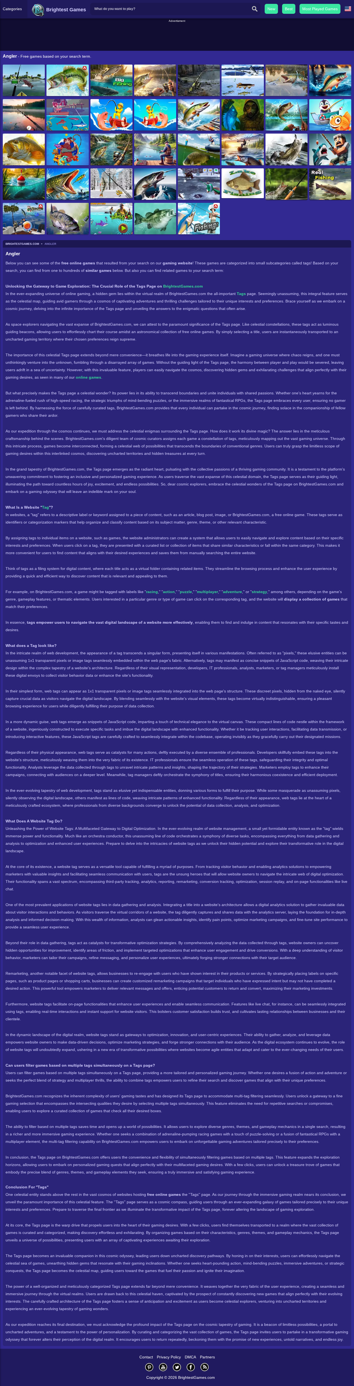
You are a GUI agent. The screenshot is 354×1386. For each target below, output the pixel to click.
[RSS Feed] (205, 1367)
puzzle (186, 592)
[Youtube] (163, 1367)
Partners (207, 1357)
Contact (146, 1357)
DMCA (190, 1357)
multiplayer (207, 592)
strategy (259, 592)
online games (88, 377)
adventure (232, 592)
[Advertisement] (177, 35)
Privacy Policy (169, 1357)
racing (152, 592)
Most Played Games (320, 9)
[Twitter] (177, 1367)
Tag (45, 507)
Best (289, 9)
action (169, 592)
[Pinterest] (149, 1367)
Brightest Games (65, 9)
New (271, 9)
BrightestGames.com (183, 286)
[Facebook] (191, 1367)
